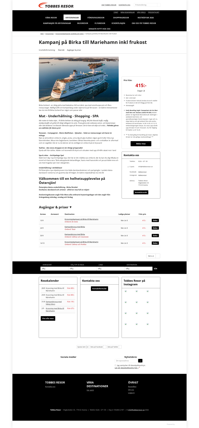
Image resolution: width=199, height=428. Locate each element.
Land (101, 265)
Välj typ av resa (77, 265)
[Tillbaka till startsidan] (56, 5)
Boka (155, 220)
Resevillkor (132, 386)
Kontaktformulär (141, 192)
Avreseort (47, 265)
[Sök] (158, 5)
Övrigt (133, 382)
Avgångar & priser (54, 207)
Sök (155, 268)
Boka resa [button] (141, 143)
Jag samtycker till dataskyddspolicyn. (130, 366)
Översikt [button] (61, 50)
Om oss (131, 390)
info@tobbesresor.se (145, 167)
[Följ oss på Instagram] (70, 361)
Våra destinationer (97, 384)
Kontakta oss (124, 5)
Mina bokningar (128, 12)
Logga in (131, 393)
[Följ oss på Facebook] (66, 361)
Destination (132, 265)
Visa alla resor (48, 318)
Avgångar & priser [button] (74, 50)
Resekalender (50, 281)
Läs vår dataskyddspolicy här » (126, 368)
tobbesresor (142, 172)
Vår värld (141, 12)
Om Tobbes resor (108, 5)
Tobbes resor (55, 382)
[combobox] (54, 269)
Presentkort (153, 12)
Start (116, 12)
